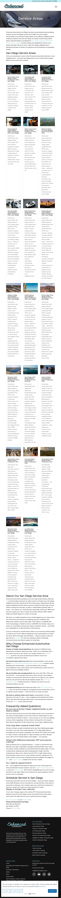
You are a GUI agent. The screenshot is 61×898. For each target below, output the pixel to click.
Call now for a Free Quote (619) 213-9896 (45, 1)
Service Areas (9, 876)
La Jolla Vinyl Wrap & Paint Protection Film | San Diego (30, 531)
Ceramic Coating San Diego (39, 840)
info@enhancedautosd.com (39, 870)
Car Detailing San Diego (38, 831)
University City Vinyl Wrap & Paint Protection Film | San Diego (30, 79)
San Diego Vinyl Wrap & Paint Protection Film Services (30, 379)
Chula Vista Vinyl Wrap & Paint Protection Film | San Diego (47, 297)
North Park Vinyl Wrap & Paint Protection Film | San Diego (13, 79)
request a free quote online (44, 767)
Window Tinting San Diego (39, 828)
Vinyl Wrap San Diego (38, 826)
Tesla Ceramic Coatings (38, 850)
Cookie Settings (16, 891)
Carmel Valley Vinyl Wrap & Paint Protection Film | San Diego (13, 213)
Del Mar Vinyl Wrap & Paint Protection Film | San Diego (13, 531)
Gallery (8, 872)
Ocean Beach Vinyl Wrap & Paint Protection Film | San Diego (13, 131)
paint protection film (25, 663)
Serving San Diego (18, 840)
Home (7, 863)
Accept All (52, 891)
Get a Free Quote (11, 799)
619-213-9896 (40, 868)
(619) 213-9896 (18, 770)
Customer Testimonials (12, 869)
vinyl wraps (35, 41)
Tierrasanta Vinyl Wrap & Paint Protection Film (47, 460)
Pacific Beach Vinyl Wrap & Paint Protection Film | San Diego (30, 297)
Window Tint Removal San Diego (41, 835)
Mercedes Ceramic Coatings (39, 852)
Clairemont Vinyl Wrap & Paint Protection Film (13, 460)
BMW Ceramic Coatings (38, 855)
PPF (7, 759)
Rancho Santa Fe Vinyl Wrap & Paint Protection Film (47, 131)
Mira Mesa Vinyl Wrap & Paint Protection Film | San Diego (30, 213)
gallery (15, 701)
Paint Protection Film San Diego (41, 824)
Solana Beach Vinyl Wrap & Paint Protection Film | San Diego (47, 213)
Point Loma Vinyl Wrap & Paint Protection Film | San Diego (30, 131)
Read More (42, 886)
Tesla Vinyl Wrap (36, 848)
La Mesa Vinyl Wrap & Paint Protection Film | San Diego (47, 79)
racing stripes (19, 835)
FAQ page (18, 638)
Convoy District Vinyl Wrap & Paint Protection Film (30, 461)
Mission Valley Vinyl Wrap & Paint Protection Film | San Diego (13, 297)
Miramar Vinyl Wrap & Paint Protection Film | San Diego (13, 379)
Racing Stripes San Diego (39, 833)
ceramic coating (15, 43)
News (7, 874)
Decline (6, 891)
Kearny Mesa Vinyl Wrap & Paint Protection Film (47, 379)
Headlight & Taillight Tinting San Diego (42, 837)
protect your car (18, 833)
